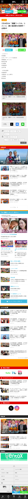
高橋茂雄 (16, 139)
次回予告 (4, 20)
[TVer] (7, 11)
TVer (7, 50)
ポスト (11, 124)
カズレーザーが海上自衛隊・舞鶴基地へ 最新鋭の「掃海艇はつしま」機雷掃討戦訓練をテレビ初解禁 (18, 328)
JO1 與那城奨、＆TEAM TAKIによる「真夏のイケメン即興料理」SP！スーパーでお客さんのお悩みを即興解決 (18, 320)
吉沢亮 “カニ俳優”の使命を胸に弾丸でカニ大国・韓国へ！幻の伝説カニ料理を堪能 (18, 312)
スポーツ (3, 476)
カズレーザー (14, 136)
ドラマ (2, 469)
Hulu (20, 50)
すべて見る (13, 207)
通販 (2, 483)
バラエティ (13, 131)
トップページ (4, 488)
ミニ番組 (3, 479)
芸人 (19, 131)
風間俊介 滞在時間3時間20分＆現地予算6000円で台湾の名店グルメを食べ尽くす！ (18, 352)
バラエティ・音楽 (4, 472)
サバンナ (22, 139)
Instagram (16, 408)
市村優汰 (7, 136)
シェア (17, 124)
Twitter (11, 408)
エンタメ (7, 131)
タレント (7, 134)
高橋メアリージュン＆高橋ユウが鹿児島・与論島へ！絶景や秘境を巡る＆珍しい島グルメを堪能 (18, 336)
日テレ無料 (20, 373)
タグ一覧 (23, 142)
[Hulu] (20, 11)
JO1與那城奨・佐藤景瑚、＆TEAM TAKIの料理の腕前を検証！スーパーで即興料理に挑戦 (18, 344)
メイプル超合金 (8, 139)
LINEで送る (22, 124)
